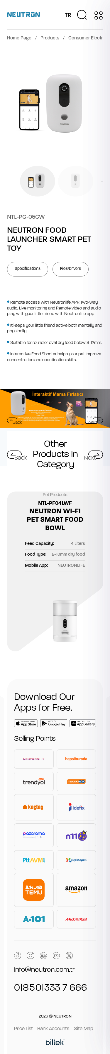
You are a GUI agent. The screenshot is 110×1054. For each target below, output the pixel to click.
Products (49, 38)
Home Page (19, 38)
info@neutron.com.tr (44, 969)
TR (68, 15)
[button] (8, 181)
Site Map (83, 1028)
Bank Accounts (53, 1028)
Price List (23, 1028)
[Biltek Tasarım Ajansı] (55, 1043)
